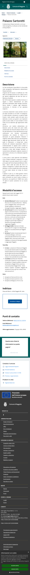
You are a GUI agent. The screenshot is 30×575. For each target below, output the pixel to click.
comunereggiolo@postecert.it (10, 516)
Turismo (5, 457)
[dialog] (15, 563)
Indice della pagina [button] (9, 63)
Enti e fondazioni (7, 429)
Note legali (6, 549)
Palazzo (3, 14)
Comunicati (6, 491)
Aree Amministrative (8, 424)
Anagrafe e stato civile (8, 443)
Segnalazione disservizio (9, 532)
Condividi (5, 32)
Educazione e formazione (9, 467)
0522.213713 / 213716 (20, 320)
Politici (5, 431)
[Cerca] (27, 6)
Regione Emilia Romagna (8, 2)
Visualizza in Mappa (15, 301)
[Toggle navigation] (3, 6)
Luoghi (19, 13)
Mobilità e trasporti (8, 460)
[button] (15, 572)
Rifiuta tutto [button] (15, 569)
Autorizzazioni (6, 479)
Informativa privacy (8, 547)
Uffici (4, 426)
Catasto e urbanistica (8, 455)
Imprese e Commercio (8, 450)
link (2, 562)
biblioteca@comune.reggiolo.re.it (11, 325)
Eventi (5, 502)
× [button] (28, 552)
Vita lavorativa (7, 448)
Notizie (5, 489)
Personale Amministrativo (9, 434)
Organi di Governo (7, 422)
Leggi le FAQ (6, 535)
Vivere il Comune (11, 13)
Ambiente (5, 474)
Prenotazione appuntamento (10, 530)
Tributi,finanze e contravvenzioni (11, 472)
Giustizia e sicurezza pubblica (10, 469)
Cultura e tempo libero (8, 446)
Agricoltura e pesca (8, 481)
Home (3, 13)
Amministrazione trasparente (10, 544)
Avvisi (4, 493)
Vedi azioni (12, 32)
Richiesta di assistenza (9, 537)
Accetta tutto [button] (15, 565)
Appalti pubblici (7, 453)
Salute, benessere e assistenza (10, 477)
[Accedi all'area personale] (24, 2)
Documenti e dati (7, 436)
